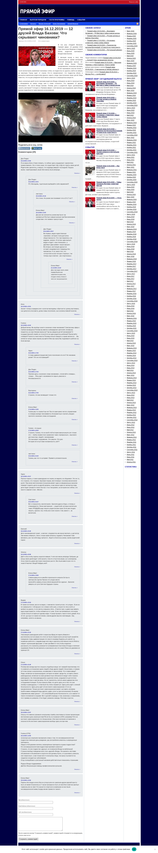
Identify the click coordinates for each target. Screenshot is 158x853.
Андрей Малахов (73, 23)
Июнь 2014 (130, 368)
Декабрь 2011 (131, 442)
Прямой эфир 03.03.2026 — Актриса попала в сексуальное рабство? (107, 152)
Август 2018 (131, 244)
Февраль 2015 (132, 348)
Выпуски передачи (38, 20)
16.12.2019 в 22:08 (26, 554)
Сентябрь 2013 (132, 390)
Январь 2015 (131, 350)
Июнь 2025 (130, 53)
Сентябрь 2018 (132, 241)
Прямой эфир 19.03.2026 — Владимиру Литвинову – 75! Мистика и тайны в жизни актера (108, 83)
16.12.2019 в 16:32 (26, 325)
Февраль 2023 (132, 123)
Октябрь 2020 (131, 180)
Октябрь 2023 (131, 103)
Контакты (33, 23)
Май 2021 (130, 162)
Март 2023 (130, 120)
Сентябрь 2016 (132, 301)
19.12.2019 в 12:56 (26, 780)
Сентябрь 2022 (132, 135)
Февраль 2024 (132, 93)
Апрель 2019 (131, 224)
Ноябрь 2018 (131, 237)
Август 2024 (131, 78)
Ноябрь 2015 (131, 326)
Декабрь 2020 (131, 175)
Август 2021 (131, 155)
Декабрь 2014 (131, 353)
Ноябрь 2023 (131, 100)
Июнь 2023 (130, 113)
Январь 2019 (131, 232)
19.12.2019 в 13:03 (41, 212)
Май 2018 (130, 251)
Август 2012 (131, 422)
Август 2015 (131, 333)
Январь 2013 (131, 410)
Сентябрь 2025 (132, 46)
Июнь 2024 (130, 83)
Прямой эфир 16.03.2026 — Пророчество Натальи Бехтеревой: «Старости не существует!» (109, 130)
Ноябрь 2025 (131, 41)
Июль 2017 (130, 276)
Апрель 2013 (131, 402)
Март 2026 (130, 31)
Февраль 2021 (132, 170)
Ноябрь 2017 (131, 266)
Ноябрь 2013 (131, 385)
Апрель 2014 (131, 373)
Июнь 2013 (130, 398)
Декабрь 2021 (131, 145)
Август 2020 (131, 185)
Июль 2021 (130, 157)
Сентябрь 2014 (132, 360)
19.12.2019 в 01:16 (41, 196)
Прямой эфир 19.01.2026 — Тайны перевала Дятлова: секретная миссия (108, 184)
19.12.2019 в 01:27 (33, 501)
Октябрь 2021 (131, 150)
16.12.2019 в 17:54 (33, 392)
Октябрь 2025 (131, 43)
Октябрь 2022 (131, 132)
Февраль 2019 (132, 229)
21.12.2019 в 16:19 (56, 267)
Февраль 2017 (132, 289)
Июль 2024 (130, 80)
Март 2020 (130, 197)
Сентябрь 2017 (132, 271)
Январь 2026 (131, 36)
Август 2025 (131, 48)
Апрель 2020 (131, 194)
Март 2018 (130, 256)
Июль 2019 (130, 217)
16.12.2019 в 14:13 (33, 181)
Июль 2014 (130, 365)
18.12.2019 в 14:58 (26, 735)
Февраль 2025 (132, 63)
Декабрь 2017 (131, 264)
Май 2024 (130, 85)
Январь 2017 (131, 291)
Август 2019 (131, 214)
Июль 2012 (130, 425)
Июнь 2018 (130, 249)
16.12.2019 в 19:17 (26, 476)
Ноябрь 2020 (131, 177)
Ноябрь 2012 (131, 415)
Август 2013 (131, 393)
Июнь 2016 (130, 308)
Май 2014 (130, 370)
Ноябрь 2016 (131, 296)
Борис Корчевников (59, 23)
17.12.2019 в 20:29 (33, 430)
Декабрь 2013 (131, 383)
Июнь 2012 (130, 427)
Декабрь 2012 (131, 412)
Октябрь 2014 (131, 358)
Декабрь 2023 (131, 98)
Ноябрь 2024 (131, 71)
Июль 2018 (130, 246)
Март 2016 (130, 316)
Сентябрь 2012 (132, 420)
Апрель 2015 (131, 343)
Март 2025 (130, 61)
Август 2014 (131, 363)
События (81, 20)
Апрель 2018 (131, 254)
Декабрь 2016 (131, 293)
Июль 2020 (130, 187)
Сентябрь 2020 (132, 182)
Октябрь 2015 (131, 328)
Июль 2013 (130, 395)
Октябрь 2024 (131, 73)
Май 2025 (130, 56)
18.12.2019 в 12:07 (26, 712)
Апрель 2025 (131, 58)
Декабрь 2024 (131, 68)
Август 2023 (131, 108)
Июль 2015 (130, 336)
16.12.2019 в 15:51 (26, 306)
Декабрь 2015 (131, 323)
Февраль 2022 (132, 140)
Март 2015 (130, 346)
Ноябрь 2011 (131, 445)
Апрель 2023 (131, 118)
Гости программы (56, 20)
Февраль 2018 (132, 259)
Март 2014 (130, 375)
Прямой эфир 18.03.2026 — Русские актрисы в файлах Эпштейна (106, 99)
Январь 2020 (131, 202)
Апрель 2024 (131, 88)
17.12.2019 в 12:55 (33, 409)
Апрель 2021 (131, 165)
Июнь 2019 (130, 219)
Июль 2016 (130, 306)
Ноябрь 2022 (131, 130)
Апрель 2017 (131, 284)
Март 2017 (130, 286)
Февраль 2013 (132, 407)
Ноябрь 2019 (131, 207)
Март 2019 (130, 227)
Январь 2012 (131, 440)
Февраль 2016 (132, 318)
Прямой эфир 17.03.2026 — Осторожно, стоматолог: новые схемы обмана (107, 115)
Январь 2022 (131, 142)
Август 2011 (131, 452)
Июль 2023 (130, 110)
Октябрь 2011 (131, 447)
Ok (134, 849)
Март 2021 (130, 167)
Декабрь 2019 (131, 204)
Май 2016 (130, 311)
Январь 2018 (131, 261)
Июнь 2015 (130, 338)
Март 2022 (130, 137)
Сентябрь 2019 (132, 212)
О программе (24, 23)
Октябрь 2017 (131, 269)
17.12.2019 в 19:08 (33, 575)
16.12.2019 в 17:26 (33, 353)
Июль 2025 (130, 51)
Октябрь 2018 (131, 239)
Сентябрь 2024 (132, 76)
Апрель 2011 (131, 462)
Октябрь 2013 (131, 388)
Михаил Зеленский (44, 23)
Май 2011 (130, 459)
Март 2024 (130, 90)
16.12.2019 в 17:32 (33, 371)
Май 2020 (130, 192)
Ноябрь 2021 (131, 147)
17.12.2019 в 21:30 (26, 632)
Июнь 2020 (130, 189)
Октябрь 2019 (131, 209)
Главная (23, 20)
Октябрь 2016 (131, 298)
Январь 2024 (131, 95)
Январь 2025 (131, 66)
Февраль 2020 (132, 199)
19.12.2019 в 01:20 (33, 456)
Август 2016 (131, 303)
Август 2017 (131, 274)
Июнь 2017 (130, 279)
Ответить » (77, 173)
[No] (155, 849)
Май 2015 (130, 341)
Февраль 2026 (132, 33)
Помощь (70, 20)
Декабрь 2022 (131, 128)
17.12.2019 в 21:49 (26, 664)
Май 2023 (130, 115)
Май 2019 (130, 222)
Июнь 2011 (130, 457)
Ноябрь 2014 (131, 355)
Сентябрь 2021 (132, 152)
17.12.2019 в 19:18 (26, 602)
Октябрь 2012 (131, 417)
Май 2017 (130, 281)
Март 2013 (130, 405)
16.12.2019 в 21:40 (26, 531)
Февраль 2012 (132, 437)
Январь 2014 (131, 380)
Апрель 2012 (131, 432)
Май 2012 (130, 430)
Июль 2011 (130, 454)
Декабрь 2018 (131, 234)
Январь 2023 (131, 125)
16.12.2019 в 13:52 (26, 160)
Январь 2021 (131, 172)
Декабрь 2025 (131, 38)
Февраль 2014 (132, 378)
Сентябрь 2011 (132, 450)
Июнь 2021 (130, 160)
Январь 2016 (131, 321)
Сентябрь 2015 (132, 331)
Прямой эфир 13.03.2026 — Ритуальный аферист (104, 50)
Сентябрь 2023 (132, 105)
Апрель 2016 (131, 313)
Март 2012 (130, 435)
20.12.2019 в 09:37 (48, 231)
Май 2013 (130, 400)
